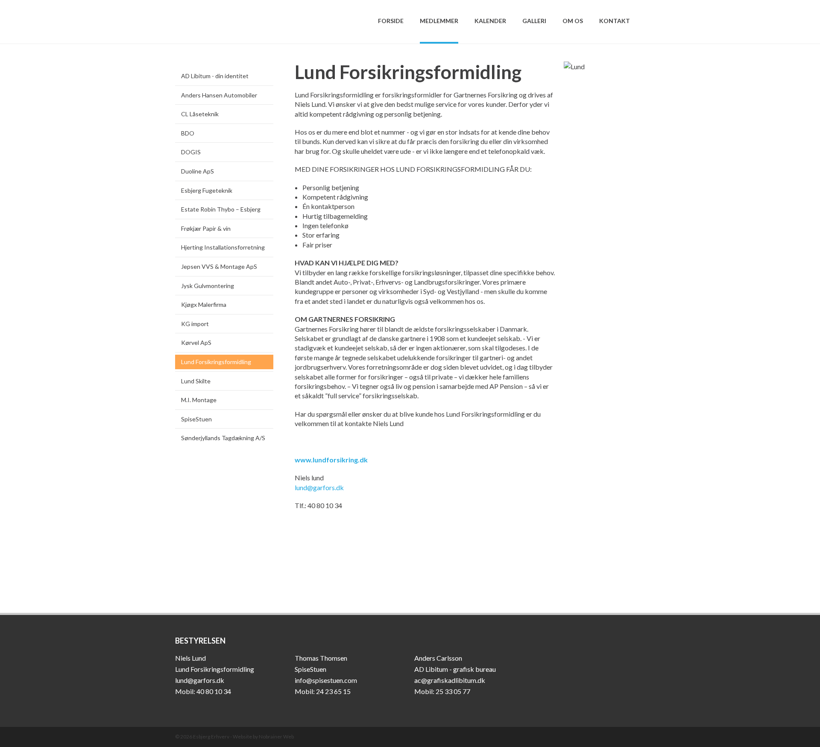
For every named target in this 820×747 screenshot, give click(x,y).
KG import (195, 323)
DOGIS (191, 152)
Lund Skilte (196, 381)
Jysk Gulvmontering (207, 285)
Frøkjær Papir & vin (206, 228)
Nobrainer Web (276, 736)
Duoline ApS (197, 171)
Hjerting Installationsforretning (223, 247)
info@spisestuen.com (326, 680)
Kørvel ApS (196, 342)
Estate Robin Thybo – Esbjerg (221, 209)
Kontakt (614, 20)
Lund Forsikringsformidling (216, 361)
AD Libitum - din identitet (215, 75)
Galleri (534, 20)
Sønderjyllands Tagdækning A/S (223, 437)
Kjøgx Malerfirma (203, 304)
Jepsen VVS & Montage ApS (219, 266)
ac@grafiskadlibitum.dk (449, 680)
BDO (187, 133)
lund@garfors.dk (319, 487)
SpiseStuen (196, 419)
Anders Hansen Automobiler (219, 95)
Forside (391, 20)
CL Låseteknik (200, 114)
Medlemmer (439, 20)
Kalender (490, 20)
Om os (572, 20)
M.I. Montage (199, 399)
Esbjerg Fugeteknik (206, 190)
